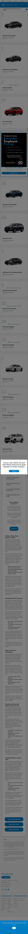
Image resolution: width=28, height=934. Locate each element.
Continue (14, 471)
